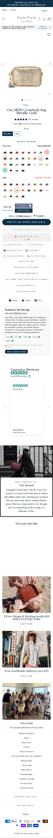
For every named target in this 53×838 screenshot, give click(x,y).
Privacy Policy (26, 783)
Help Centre (26, 742)
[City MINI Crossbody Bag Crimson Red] (23, 152)
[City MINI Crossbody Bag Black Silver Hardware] (11, 152)
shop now (26, 676)
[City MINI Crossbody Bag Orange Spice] (5, 164)
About (4, 10)
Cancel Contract (26, 788)
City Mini (7, 133)
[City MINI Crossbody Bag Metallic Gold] (40, 158)
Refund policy (26, 760)
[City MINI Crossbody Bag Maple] (34, 158)
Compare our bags (26, 778)
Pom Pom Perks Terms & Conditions (26, 756)
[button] (49, 34)
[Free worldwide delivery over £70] (26, 649)
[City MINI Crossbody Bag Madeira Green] (23, 158)
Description (26, 261)
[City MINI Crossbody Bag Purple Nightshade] (23, 164)
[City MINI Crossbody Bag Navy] (46, 158)
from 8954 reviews (19, 376)
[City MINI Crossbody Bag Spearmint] (34, 164)
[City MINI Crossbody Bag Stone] (40, 164)
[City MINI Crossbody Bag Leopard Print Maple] (11, 158)
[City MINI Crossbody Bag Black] (5, 152)
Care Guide (27, 765)
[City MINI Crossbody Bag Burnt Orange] (17, 152)
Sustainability (26, 285)
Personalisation (26, 774)
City (17, 133)
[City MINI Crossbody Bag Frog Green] (40, 152)
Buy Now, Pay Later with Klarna (26, 279)
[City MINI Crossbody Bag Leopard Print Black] (5, 158)
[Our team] (26, 701)
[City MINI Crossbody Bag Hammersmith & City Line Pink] (46, 152)
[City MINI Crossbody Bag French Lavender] (34, 152)
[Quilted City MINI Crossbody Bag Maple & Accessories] (17, 170)
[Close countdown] (50, 28)
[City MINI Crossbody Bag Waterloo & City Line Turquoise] (5, 170)
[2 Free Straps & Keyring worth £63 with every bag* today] (26, 594)
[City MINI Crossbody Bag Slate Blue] (28, 164)
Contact (13, 10)
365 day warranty (26, 273)
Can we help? (26, 805)
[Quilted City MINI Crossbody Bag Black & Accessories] (11, 170)
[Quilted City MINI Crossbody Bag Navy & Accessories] (23, 170)
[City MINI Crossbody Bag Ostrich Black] (11, 164)
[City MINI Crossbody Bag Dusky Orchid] (28, 152)
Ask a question (26, 291)
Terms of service (26, 751)
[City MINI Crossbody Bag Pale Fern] (17, 164)
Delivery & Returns (26, 267)
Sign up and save (26, 797)
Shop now (26, 624)
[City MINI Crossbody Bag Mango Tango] (28, 158)
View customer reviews (16, 351)
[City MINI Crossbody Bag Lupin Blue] (17, 158)
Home (25, 105)
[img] (28, 373)
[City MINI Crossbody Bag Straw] (46, 164)
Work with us (26, 769)
